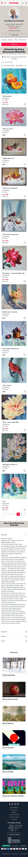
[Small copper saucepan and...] (14, 338)
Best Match (19, 65)
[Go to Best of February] (14, 716)
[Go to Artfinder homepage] (14, 3)
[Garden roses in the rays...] (14, 302)
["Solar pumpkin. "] (14, 87)
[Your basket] (26, 3)
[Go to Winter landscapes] (14, 667)
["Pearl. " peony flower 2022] (14, 413)
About (16, 40)
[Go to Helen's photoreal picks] (14, 692)
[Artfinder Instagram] (15, 804)
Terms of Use (15, 853)
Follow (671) (15, 35)
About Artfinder (14, 807)
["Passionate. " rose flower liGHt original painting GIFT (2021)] (14, 264)
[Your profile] (22, 3)
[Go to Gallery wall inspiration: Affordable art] (14, 788)
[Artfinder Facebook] (9, 804)
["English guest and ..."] (14, 152)
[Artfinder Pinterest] (18, 804)
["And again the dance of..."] (14, 452)
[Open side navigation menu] (2, 3)
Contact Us (14, 819)
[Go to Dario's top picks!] (14, 740)
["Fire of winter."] (14, 375)
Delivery (14, 812)
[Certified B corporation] (14, 840)
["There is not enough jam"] (14, 183)
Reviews (10, 40)
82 (19, 26)
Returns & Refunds (14, 814)
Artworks (4, 40)
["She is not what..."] (14, 121)
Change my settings (14, 834)
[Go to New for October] (14, 764)
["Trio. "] (14, 492)
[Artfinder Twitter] (12, 804)
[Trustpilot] (14, 845)
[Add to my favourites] (25, 104)
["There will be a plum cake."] (14, 221)
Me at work (22, 40)
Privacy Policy (23, 853)
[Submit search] (5, 3)
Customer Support (14, 817)
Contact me (14, 44)
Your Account (14, 810)
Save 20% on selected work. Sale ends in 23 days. (15, 58)
